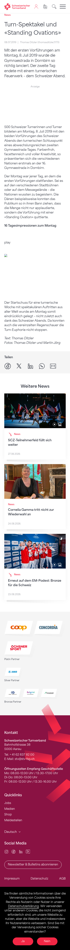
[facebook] (7, 366)
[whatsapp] (41, 366)
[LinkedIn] (21, 851)
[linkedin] (30, 366)
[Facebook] (13, 851)
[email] (53, 366)
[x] (19, 366)
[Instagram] (6, 851)
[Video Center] (28, 851)
